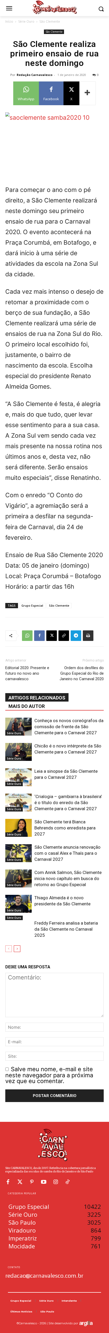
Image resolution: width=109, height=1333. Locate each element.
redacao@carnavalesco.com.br (44, 1275)
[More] (87, 93)
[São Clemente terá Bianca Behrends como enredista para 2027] (18, 828)
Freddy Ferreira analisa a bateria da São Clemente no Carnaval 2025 (66, 929)
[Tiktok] (67, 1182)
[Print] (88, 635)
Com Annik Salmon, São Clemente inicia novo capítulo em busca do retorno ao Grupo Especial (68, 878)
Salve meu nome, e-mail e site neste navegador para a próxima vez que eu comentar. (49, 1075)
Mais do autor (26, 706)
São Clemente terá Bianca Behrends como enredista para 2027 (65, 828)
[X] (51, 635)
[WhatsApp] (27, 635)
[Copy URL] (63, 635)
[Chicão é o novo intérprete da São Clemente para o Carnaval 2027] (18, 752)
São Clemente (49, 21)
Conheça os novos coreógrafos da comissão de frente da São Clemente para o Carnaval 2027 (68, 726)
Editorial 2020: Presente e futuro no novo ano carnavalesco (27, 673)
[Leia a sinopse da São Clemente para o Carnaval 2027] (18, 777)
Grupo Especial (32, 605)
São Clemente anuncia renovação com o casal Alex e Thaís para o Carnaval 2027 (67, 853)
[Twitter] (19, 1182)
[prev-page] (8, 948)
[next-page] (17, 948)
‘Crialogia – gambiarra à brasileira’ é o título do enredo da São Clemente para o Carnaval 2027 (68, 802)
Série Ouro (26, 21)
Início (9, 21)
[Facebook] (39, 635)
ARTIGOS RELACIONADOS (36, 698)
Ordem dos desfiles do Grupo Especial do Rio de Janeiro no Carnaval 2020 (82, 673)
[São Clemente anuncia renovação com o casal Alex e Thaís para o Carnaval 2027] (18, 853)
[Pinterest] (31, 1182)
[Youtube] (43, 1182)
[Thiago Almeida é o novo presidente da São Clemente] (18, 904)
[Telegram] (76, 635)
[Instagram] (55, 1182)
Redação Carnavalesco (34, 75)
